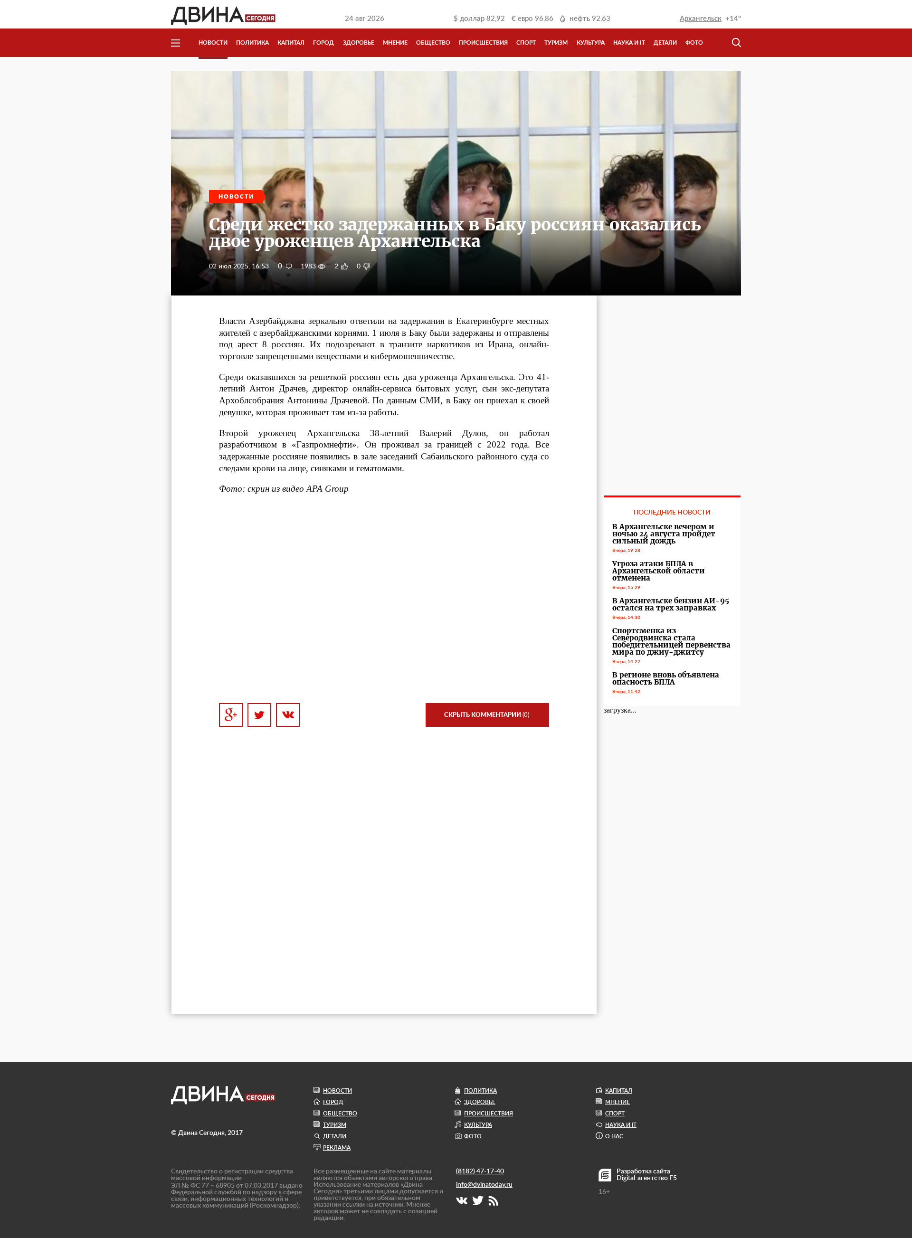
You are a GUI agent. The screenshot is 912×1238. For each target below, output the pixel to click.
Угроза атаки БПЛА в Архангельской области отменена (658, 570)
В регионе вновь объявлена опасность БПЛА (665, 678)
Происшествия (483, 43)
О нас (614, 1136)
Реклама (337, 1148)
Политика (252, 43)
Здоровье (358, 43)
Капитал (290, 43)
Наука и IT (629, 43)
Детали (665, 43)
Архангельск (701, 18)
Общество (433, 43)
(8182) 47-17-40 (480, 1171)
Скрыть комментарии (486, 715)
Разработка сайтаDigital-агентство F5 (647, 1174)
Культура (591, 43)
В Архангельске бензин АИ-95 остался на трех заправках (670, 604)
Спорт (526, 43)
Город (323, 43)
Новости (213, 43)
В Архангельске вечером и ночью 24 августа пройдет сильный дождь (663, 533)
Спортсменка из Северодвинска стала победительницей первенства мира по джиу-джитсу (671, 641)
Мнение (395, 43)
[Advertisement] (384, 609)
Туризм (556, 43)
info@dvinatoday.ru (484, 1184)
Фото (694, 43)
